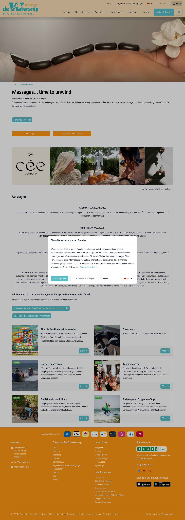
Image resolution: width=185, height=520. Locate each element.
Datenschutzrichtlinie (89, 267)
